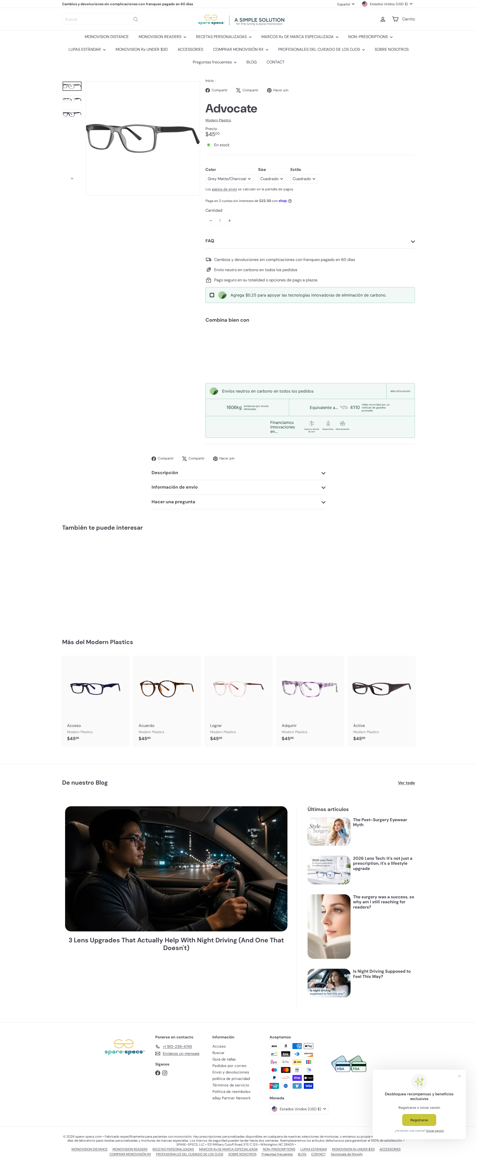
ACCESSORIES (190, 49)
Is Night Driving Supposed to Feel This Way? (382, 974)
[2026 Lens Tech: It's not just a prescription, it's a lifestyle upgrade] (329, 870)
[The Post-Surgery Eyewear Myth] (329, 831)
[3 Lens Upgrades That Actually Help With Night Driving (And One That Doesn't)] (176, 868)
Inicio (209, 81)
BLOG (251, 62)
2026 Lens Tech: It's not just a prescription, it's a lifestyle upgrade (382, 863)
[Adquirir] (310, 701)
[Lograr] (238, 701)
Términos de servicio (230, 1085)
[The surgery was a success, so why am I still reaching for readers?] (329, 926)
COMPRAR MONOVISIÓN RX (239, 49)
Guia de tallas (224, 1059)
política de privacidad (231, 1078)
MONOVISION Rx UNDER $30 (142, 49)
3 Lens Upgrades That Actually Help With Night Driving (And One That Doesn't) (176, 944)
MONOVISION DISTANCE (107, 36)
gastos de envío (224, 189)
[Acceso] (95, 701)
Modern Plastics (109, 642)
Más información (400, 391)
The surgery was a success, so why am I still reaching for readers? (383, 902)
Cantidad (213, 210)
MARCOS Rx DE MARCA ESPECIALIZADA (298, 36)
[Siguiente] (72, 177)
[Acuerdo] (167, 701)
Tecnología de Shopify (347, 1154)
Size (262, 169)
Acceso (219, 1046)
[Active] (381, 701)
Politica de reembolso (231, 1091)
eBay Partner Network (231, 1098)
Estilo (295, 169)
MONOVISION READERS (160, 36)
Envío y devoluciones (230, 1072)
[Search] (136, 19)
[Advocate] (310, 344)
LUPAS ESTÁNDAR (85, 49)
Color (210, 169)
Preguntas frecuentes (213, 62)
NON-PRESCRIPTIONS (368, 36)
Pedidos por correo (229, 1065)
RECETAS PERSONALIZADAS (222, 36)
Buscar (218, 1052)
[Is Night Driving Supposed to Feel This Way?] (329, 983)
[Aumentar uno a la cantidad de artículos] (229, 220)
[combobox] (102, 19)
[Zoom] (143, 138)
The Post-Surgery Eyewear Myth (380, 822)
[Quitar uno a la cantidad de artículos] (210, 220)
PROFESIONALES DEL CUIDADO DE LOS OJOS (319, 49)
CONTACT (275, 62)
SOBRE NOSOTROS (392, 49)
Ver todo (406, 782)
